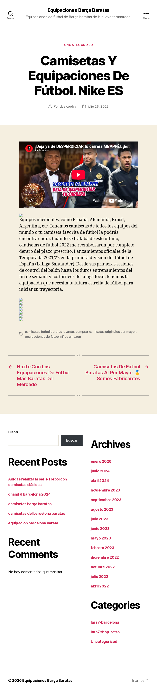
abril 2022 (100, 586)
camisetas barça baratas (30, 504)
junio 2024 (100, 471)
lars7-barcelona (105, 622)
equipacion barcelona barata (33, 523)
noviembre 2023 (105, 490)
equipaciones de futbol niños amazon (53, 336)
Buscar (13, 432)
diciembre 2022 (105, 557)
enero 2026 (101, 461)
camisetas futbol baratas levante (49, 332)
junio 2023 (100, 528)
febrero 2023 (102, 548)
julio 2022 (99, 576)
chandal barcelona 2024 (29, 494)
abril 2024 (100, 480)
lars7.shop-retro (105, 632)
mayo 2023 (101, 538)
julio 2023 (99, 519)
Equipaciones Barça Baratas (78, 10)
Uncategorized (78, 45)
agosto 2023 (102, 509)
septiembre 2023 (106, 500)
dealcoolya (68, 106)
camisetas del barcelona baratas (36, 513)
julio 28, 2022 (98, 106)
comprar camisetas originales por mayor (106, 332)
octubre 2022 (103, 567)
